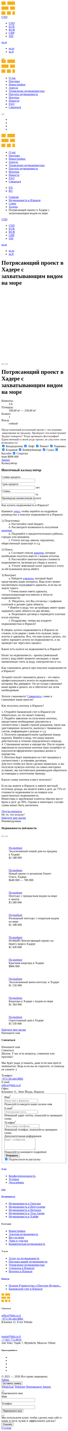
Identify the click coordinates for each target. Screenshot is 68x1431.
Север (12, 203)
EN (11, 187)
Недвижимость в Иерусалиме (27, 1206)
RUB (12, 29)
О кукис (6, 1427)
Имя (7, 1097)
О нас (12, 78)
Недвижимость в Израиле (25, 200)
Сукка (50, 449)
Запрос (5, 459)
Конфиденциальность (22, 1175)
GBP (12, 32)
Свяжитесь (34, 696)
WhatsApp (7, 1386)
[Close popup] (2, 1391)
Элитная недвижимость (23, 1234)
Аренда (13, 87)
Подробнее (15, 847)
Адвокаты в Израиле (21, 1268)
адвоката (28, 578)
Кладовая (11, 449)
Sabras (5, 1379)
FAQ (12, 103)
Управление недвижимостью (27, 91)
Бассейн (6, 453)
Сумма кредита (10, 477)
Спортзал (22, 453)
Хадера (13, 206)
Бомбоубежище (31, 449)
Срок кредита (9, 484)
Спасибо (7, 1424)
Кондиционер (14, 446)
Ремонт (44, 446)
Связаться (15, 107)
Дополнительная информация (22, 1136)
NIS (11, 36)
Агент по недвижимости (24, 1258)
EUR (12, 26)
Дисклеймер (16, 1182)
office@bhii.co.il (11, 1085)
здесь (17, 511)
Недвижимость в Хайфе (23, 1216)
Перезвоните (34, 1386)
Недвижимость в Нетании (25, 1210)
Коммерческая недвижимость (27, 1243)
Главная (13, 197)
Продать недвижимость (23, 94)
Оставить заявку (12, 1383)
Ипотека (14, 97)
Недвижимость (8, 1196)
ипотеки (6, 530)
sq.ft (11, 51)
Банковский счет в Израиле (26, 1288)
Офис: (5, 1088)
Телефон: (7, 1075)
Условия (14, 1179)
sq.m (11, 48)
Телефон (10, 1122)
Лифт (31, 446)
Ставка (5, 491)
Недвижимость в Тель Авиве (27, 1213)
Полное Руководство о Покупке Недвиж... (35, 1285)
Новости (14, 100)
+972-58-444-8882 (12, 1078)
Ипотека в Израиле (20, 1271)
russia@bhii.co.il (11, 1336)
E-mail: (5, 1082)
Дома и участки (18, 1240)
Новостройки (17, 84)
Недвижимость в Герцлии (25, 1203)
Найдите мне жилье (13, 817)
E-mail (8, 1108)
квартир (39, 552)
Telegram (20, 1386)
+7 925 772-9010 (11, 1339)
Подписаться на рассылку (25, 1159)
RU (11, 190)
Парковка (60, 446)
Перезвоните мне (12, 1411)
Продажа (14, 81)
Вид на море (16, 1237)
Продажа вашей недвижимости (28, 1261)
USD (12, 23)
